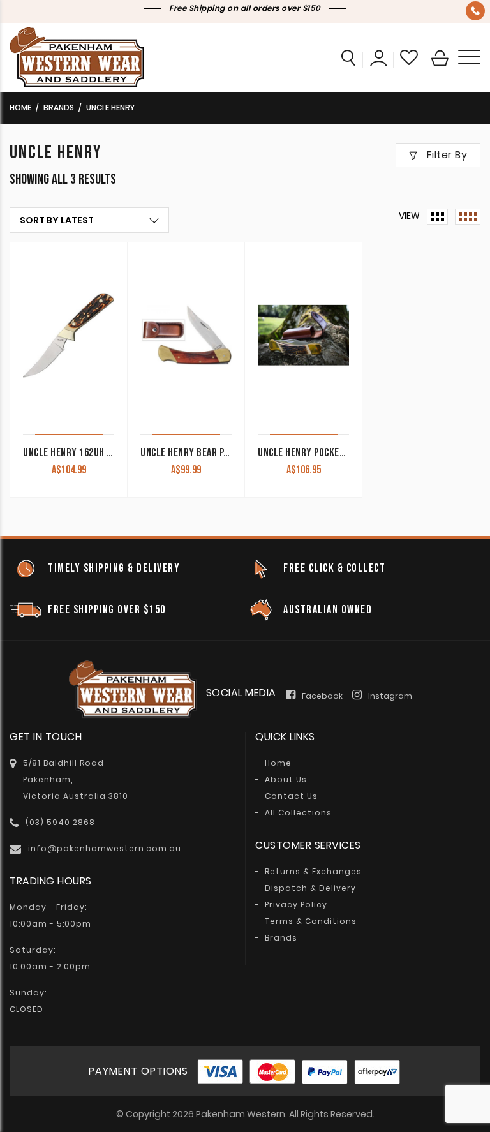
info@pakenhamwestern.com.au (104, 848)
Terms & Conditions (311, 921)
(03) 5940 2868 (475, 10)
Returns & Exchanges (313, 871)
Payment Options (138, 1071)
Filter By (445, 154)
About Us (286, 780)
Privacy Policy (296, 905)
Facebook (322, 695)
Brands (58, 107)
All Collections (298, 813)
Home (20, 107)
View (409, 215)
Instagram (390, 695)
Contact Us (291, 796)
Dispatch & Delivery (310, 888)
